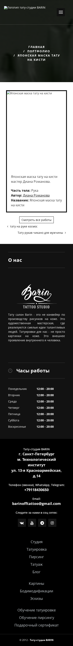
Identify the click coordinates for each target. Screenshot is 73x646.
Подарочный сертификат (36, 625)
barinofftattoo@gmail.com (36, 503)
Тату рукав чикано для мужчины (41, 233)
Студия (37, 541)
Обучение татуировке (36, 610)
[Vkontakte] (22, 523)
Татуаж (36, 564)
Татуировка (37, 549)
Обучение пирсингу (36, 617)
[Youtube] (32, 523)
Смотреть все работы (36, 220)
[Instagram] (52, 523)
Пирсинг (36, 556)
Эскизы (36, 598)
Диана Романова (36, 195)
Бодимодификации (36, 590)
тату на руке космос (23, 226)
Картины (36, 583)
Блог (36, 571)
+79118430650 (36, 489)
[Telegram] (42, 523)
